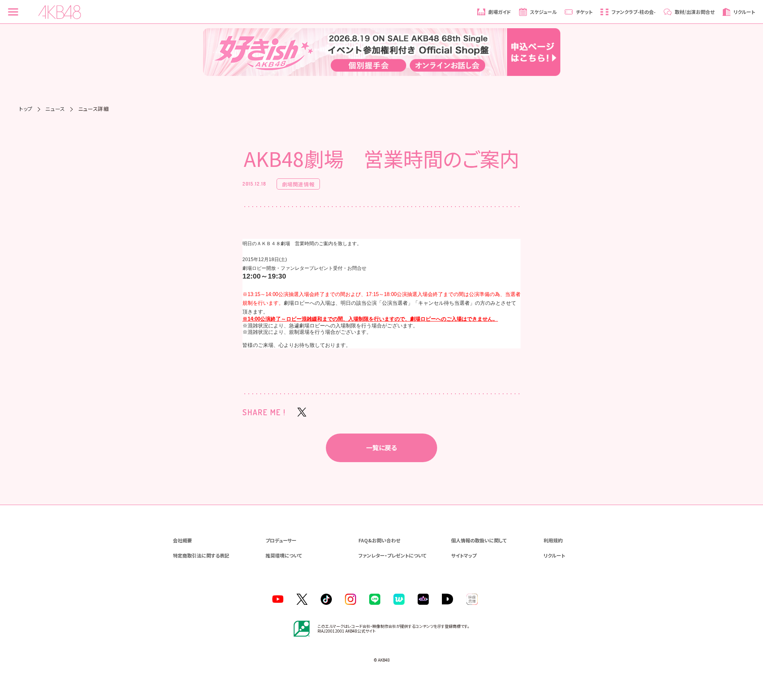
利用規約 (553, 540)
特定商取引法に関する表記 (201, 555)
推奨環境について (283, 555)
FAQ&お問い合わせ (379, 540)
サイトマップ (463, 555)
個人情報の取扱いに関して (479, 540)
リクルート (554, 555)
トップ (26, 108)
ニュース (55, 108)
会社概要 (182, 540)
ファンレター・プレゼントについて (392, 555)
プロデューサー (280, 540)
